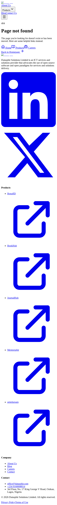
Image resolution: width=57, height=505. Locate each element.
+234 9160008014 (16, 486)
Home (8, 47)
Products (6, 10)
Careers (32, 47)
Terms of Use (21, 502)
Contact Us (11, 13)
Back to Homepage (10, 52)
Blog (3, 13)
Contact (11, 471)
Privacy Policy (8, 502)
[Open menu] (4, 17)
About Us (6, 5)
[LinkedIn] (28, 126)
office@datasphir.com (17, 483)
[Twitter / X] (28, 181)
